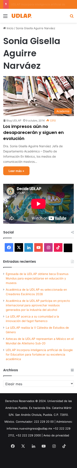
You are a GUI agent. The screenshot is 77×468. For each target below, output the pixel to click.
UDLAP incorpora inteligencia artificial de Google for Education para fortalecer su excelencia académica (39, 354)
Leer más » (16, 171)
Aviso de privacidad (56, 435)
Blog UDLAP (13, 120)
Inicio (9, 28)
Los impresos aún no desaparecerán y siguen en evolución (33, 132)
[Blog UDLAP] (21, 16)
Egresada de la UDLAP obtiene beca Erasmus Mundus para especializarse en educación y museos (37, 278)
